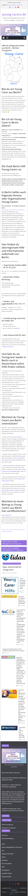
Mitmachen (5, 860)
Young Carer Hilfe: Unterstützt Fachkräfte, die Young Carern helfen (23, 583)
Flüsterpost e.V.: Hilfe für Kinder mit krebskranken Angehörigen (22, 600)
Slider (3, 867)
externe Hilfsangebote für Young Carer (11, 563)
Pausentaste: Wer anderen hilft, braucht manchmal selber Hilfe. (22, 732)
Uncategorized (5, 870)
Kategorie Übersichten (8, 854)
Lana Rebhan (14, 573)
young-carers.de (14, 14)
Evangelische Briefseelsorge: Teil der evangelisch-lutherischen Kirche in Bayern (13, 649)
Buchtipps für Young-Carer (9, 828)
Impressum (5, 835)
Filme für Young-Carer (7, 824)
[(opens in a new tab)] (14, 557)
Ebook (3, 844)
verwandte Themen (7, 873)
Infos (3, 850)
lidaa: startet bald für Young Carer (12, 568)
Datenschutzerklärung (7, 838)
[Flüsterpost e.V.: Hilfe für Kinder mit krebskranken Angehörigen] (9, 601)
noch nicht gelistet (7, 863)
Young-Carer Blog (6, 876)
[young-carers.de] (14, 25)
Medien (4, 857)
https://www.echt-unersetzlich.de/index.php (13, 210)
